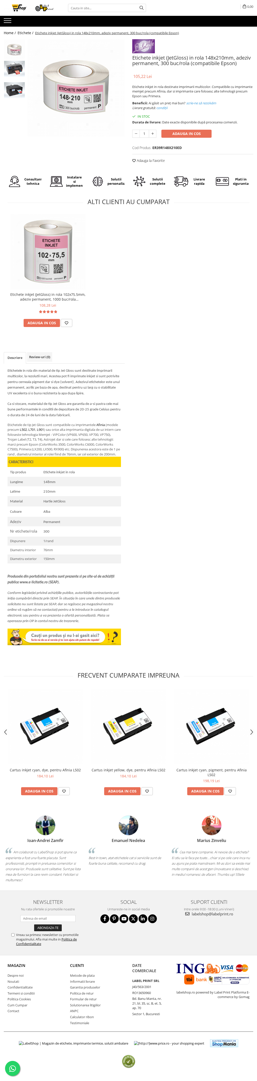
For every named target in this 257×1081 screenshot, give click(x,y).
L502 (23, 429)
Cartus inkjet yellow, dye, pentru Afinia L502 (128, 770)
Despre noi (16, 975)
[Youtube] (123, 918)
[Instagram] (152, 918)
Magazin (16, 965)
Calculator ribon (82, 1017)
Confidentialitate (20, 987)
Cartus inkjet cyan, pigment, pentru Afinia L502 (211, 772)
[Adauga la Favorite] (66, 323)
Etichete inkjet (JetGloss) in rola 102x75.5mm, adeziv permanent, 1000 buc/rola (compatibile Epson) (48, 297)
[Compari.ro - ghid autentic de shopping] (129, 1061)
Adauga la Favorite (150, 160)
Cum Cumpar (17, 1005)
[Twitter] (133, 918)
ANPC (74, 1011)
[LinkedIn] (143, 918)
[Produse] (8, 22)
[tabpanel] (76, 87)
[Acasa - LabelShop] (29, 8)
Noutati (13, 981)
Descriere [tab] (15, 357)
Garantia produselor (85, 987)
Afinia (100, 424)
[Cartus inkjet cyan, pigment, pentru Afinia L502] (211, 726)
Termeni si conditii (21, 993)
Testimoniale (79, 1023)
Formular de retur (83, 999)
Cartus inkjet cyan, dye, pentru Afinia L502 (45, 770)
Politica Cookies (19, 999)
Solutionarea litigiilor (85, 1005)
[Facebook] (104, 918)
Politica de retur (82, 993)
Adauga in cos (186, 133)
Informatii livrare (82, 981)
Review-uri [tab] (39, 357)
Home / (10, 32)
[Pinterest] (114, 918)
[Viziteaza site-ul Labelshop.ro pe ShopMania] (224, 1043)
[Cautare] (141, 8)
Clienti (77, 965)
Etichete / (26, 32)
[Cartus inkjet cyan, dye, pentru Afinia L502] (45, 726)
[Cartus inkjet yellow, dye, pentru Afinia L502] (128, 726)
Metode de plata (82, 975)
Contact (13, 1011)
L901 (40, 429)
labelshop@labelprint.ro (212, 913)
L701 (31, 429)
